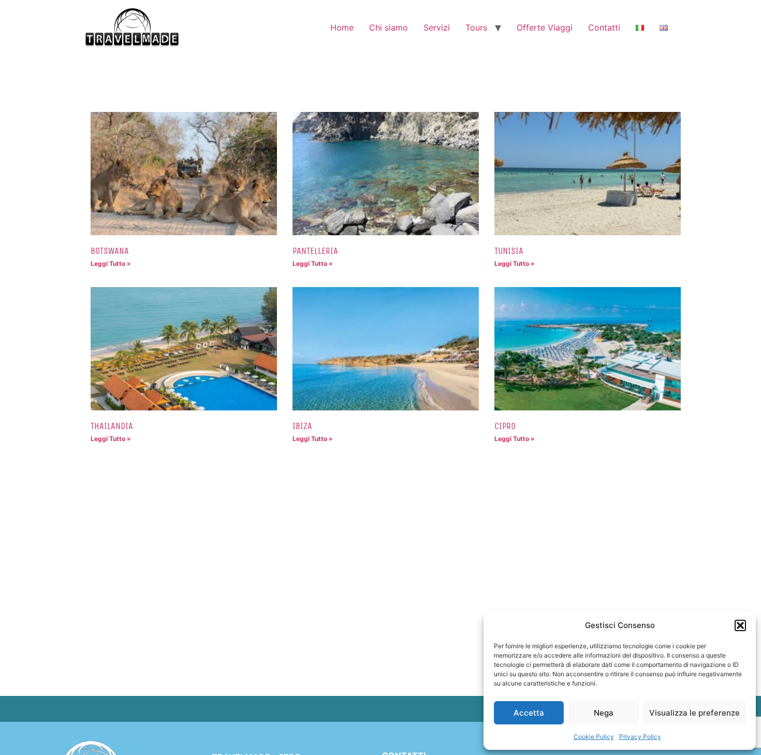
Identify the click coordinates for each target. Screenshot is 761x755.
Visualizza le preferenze (694, 713)
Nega (603, 713)
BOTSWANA (110, 251)
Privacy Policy (640, 736)
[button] (740, 625)
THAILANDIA (112, 426)
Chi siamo (388, 27)
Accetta (529, 713)
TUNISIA (508, 251)
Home (342, 27)
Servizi (436, 27)
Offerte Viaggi (545, 27)
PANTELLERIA (315, 251)
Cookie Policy (594, 736)
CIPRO (505, 426)
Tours (476, 27)
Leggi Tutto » (111, 263)
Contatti (604, 27)
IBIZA (302, 426)
